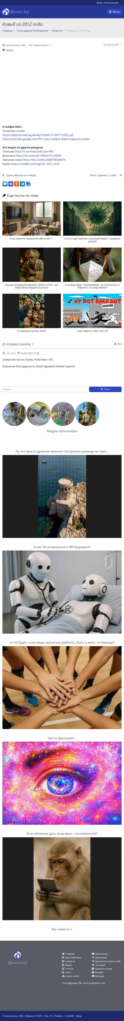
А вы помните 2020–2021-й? (92, 330)
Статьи (69, 968)
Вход (99, 2)
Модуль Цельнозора (62, 431)
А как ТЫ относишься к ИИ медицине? (62, 547)
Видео (68, 964)
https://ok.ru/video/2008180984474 (44, 159)
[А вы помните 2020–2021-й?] (92, 311)
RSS (120, 343)
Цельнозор (101, 953)
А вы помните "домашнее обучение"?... (31, 238)
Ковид (9, 50)
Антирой (100, 964)
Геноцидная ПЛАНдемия (32, 30)
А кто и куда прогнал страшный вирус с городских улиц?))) (92, 240)
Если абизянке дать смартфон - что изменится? (62, 833)
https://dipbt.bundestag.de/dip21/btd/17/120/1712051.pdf (37, 135)
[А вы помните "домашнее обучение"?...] (31, 218)
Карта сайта (72, 976)
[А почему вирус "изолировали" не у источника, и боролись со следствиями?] (92, 265)
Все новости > (62, 929)
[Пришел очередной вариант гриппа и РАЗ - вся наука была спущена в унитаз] (31, 265)
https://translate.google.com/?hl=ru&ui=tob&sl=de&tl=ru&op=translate (45, 139)
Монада (99, 976)
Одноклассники (103, 968)
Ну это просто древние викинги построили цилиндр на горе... (62, 451)
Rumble (99, 972)
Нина (13, 353)
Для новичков (73, 957)
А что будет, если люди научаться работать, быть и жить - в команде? (62, 642)
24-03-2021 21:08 (30, 353)
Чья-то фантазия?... (62, 738)
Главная (7, 30)
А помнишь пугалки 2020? (31, 330)
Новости (57, 30)
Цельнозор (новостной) (108, 961)
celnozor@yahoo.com (94, 983)
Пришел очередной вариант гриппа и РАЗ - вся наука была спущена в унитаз (31, 286)
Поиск (107, 389)
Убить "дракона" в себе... (104, 175)
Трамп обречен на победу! (20, 175)
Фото (68, 972)
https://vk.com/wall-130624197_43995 (38, 155)
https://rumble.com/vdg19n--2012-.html (35, 164)
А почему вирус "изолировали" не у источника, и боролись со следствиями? (92, 286)
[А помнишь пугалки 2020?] (31, 311)
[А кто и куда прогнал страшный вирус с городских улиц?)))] (92, 218)
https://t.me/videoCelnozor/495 (34, 151)
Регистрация (111, 2)
